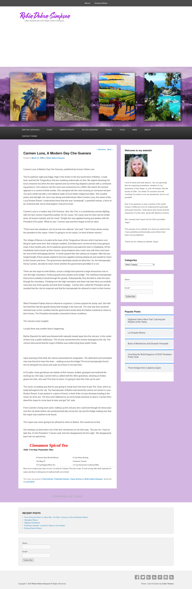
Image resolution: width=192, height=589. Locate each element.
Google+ (148, 577)
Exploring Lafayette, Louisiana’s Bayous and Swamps (44, 525)
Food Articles (47, 479)
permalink (30, 482)
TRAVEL (108, 130)
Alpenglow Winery (31, 520)
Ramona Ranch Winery (33, 528)
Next (110, 149)
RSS (171, 577)
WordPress (166, 577)
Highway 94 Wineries (32, 523)
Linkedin (154, 577)
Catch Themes (168, 584)
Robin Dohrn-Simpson (55, 158)
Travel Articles (76, 479)
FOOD (49, 130)
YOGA (122, 130)
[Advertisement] (96, 47)
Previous (101, 149)
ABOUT (147, 130)
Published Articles (61, 479)
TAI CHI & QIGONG (90, 130)
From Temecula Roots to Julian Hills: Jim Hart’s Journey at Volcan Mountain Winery (56, 517)
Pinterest (160, 577)
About (87, 3)
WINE (134, 130)
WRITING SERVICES (30, 130)
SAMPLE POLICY (67, 130)
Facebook (137, 577)
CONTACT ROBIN (29, 136)
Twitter (143, 577)
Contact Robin (101, 3)
